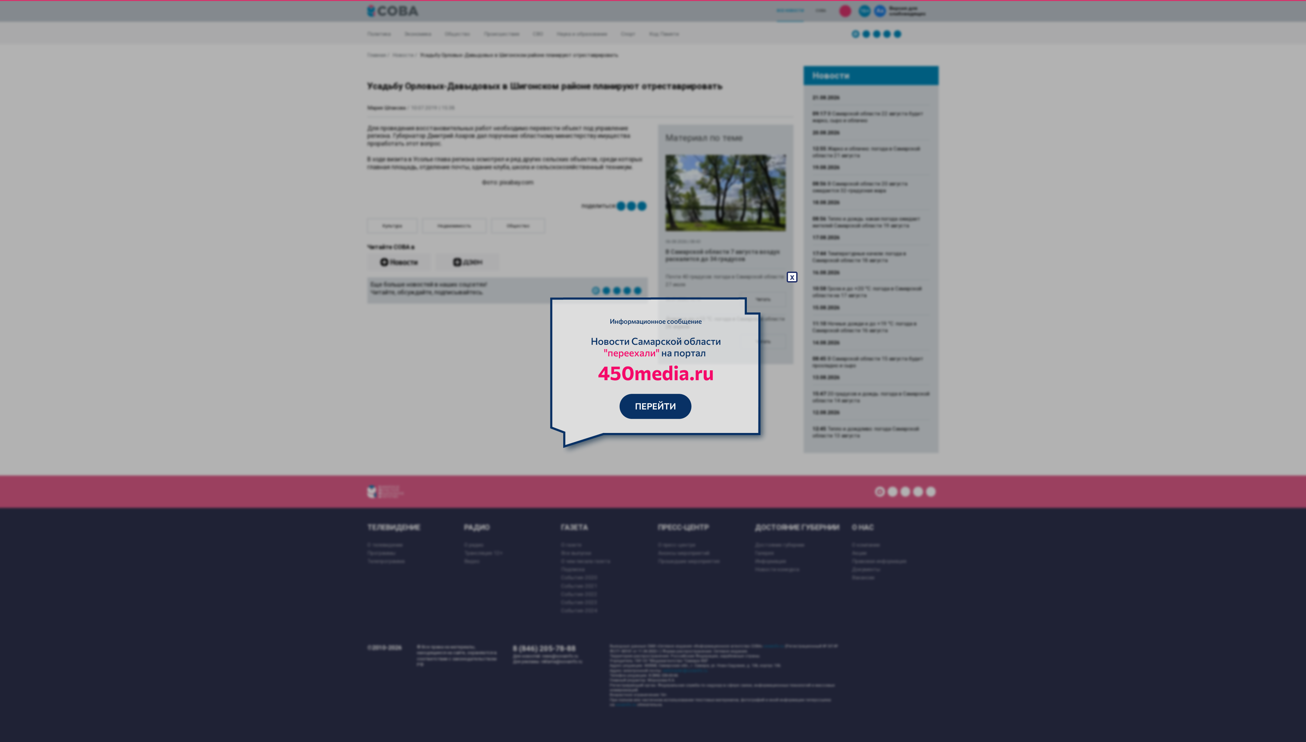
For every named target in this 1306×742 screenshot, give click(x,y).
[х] (653, 371)
